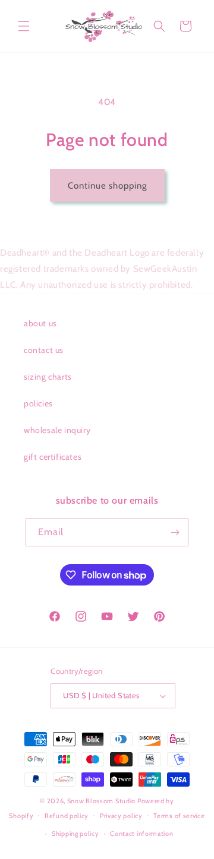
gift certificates (52, 456)
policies (38, 403)
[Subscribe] (175, 532)
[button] (24, 26)
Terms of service (178, 816)
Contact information (141, 833)
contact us (44, 350)
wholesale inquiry (57, 430)
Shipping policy (75, 833)
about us (40, 323)
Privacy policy (121, 816)
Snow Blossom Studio (101, 801)
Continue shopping (107, 185)
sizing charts (48, 376)
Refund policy (67, 816)
